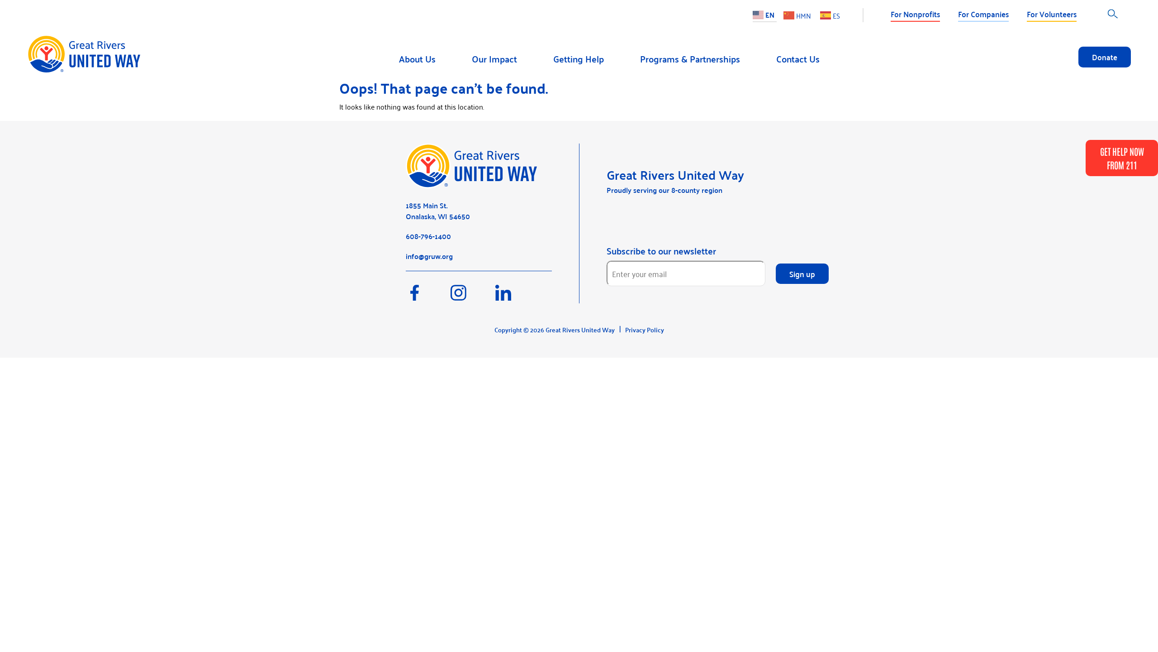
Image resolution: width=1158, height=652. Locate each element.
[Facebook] (428, 297)
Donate (1104, 56)
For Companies (983, 13)
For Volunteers (1052, 13)
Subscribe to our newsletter (661, 250)
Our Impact (494, 58)
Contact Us (798, 58)
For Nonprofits (915, 13)
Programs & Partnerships (690, 58)
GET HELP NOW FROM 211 (1122, 158)
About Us (417, 58)
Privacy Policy (644, 330)
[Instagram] (473, 297)
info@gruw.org (429, 256)
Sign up (802, 273)
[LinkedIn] (516, 297)
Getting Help (578, 58)
